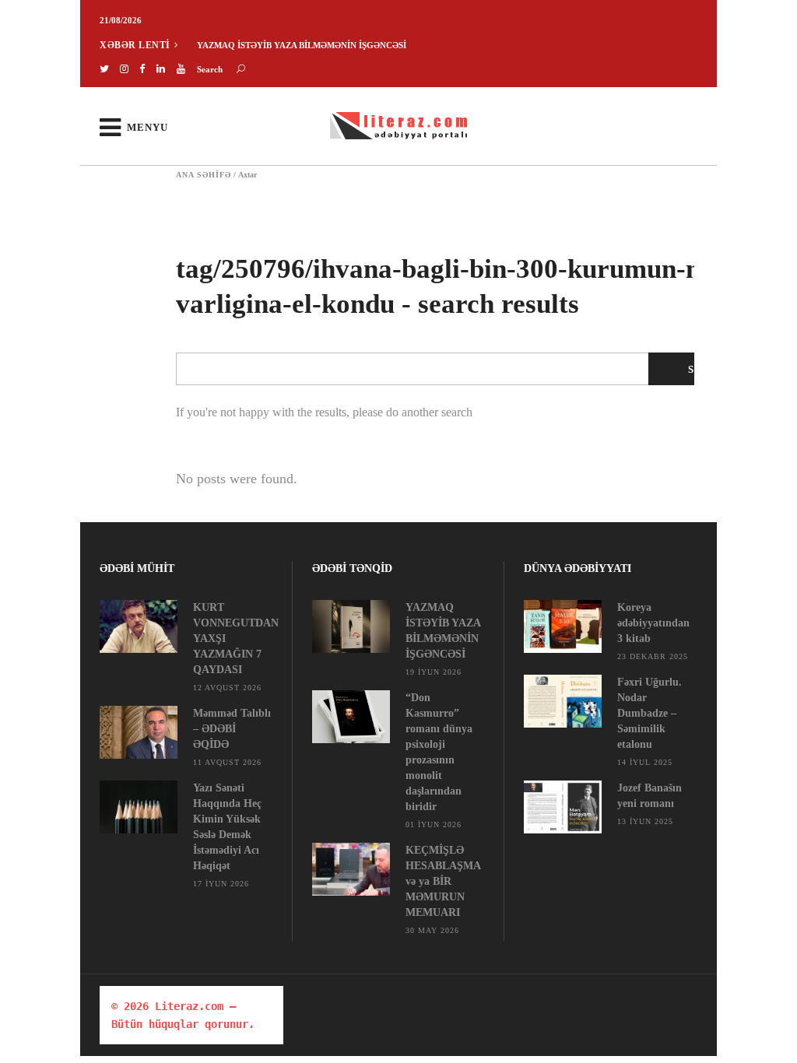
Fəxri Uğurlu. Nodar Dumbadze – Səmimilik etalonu (649, 713)
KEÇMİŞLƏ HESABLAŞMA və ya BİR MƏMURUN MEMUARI (443, 881)
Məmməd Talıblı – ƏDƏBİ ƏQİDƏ (232, 728)
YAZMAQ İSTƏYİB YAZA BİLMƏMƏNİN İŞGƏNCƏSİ (301, 45)
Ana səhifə (203, 175)
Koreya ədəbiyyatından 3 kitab (653, 623)
